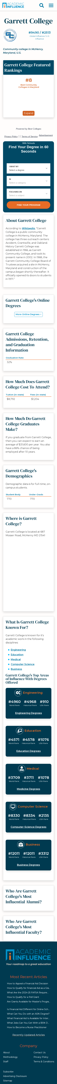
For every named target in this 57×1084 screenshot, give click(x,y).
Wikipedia (28, 228)
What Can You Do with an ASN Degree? (28, 1013)
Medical (16, 659)
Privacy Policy (41, 1057)
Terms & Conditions (44, 1061)
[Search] (41, 5)
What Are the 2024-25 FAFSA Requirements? (31, 992)
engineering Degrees (28, 713)
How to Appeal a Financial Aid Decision (27, 983)
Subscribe (8, 1071)
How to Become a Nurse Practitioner (27, 1027)
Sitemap (7, 1080)
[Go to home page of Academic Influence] (13, 5)
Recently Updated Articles (28, 1035)
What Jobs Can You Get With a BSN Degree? (31, 1022)
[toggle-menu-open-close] (51, 5)
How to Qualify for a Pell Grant (23, 997)
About (6, 1052)
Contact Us (39, 1052)
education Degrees (28, 751)
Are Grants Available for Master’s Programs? (30, 1001)
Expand (28, 113)
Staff (5, 1061)
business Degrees (28, 864)
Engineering (18, 649)
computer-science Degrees (28, 827)
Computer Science (23, 664)
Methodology (10, 1057)
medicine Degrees (28, 789)
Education (17, 654)
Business (16, 669)
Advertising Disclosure (15, 1076)
